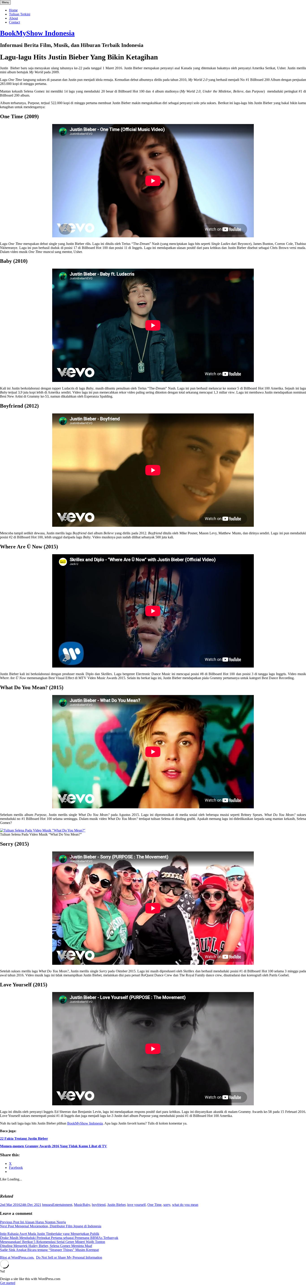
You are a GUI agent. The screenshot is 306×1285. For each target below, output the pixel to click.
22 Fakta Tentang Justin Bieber (24, 1138)
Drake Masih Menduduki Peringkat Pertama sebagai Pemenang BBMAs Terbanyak (59, 1238)
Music (78, 1205)
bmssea (47, 1205)
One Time (154, 1205)
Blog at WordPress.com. (17, 1257)
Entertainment (62, 1205)
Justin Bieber (116, 1205)
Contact (14, 22)
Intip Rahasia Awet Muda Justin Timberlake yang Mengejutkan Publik (49, 1234)
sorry (166, 1205)
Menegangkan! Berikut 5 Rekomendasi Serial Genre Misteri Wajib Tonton (52, 1242)
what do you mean (185, 1205)
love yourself (136, 1205)
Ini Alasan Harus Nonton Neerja (33, 1222)
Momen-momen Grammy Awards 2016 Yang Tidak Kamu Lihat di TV (53, 1146)
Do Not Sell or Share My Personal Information (69, 1257)
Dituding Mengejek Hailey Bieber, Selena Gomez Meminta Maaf (46, 1246)
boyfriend (99, 1205)
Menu (5, 2)
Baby (86, 1205)
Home (13, 10)
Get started (7, 1283)
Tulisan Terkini (19, 14)
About (13, 18)
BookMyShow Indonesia (37, 33)
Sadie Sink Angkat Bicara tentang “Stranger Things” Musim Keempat (49, 1250)
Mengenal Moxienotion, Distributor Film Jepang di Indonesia (50, 1226)
